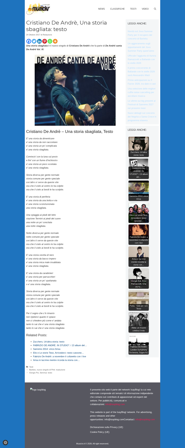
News (101, 9)
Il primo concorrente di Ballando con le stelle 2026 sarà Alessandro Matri (141, 72)
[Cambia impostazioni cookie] (5, 442)
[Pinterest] (44, 41)
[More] (55, 41)
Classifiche (117, 9)
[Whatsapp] (50, 41)
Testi (133, 9)
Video (145, 9)
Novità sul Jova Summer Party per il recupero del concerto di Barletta (140, 35)
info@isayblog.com (115, 404)
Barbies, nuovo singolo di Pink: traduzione (47, 370)
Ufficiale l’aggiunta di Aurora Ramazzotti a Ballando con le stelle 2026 (142, 59)
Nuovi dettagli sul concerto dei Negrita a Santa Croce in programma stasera (142, 117)
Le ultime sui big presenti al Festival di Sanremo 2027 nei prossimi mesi (141, 104)
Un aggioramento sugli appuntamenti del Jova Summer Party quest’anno (141, 47)
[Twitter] (34, 41)
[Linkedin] (39, 41)
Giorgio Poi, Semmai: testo (40, 373)
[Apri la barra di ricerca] (155, 9)
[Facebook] (28, 41)
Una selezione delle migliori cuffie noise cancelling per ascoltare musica (141, 92)
